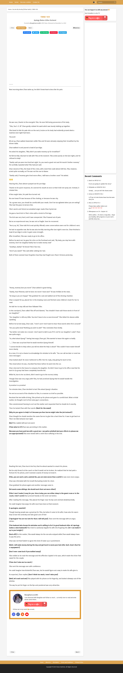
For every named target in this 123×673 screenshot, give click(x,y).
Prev (12, 28)
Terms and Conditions (67, 662)
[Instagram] (13, 614)
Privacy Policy (79, 662)
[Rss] (22, 614)
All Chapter (22, 28)
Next (30, 28)
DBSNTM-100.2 (101, 187)
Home (41, 662)
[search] (115, 2)
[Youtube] (27, 614)
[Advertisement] (45, 57)
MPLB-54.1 (98, 180)
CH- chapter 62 (102, 211)
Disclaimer (56, 662)
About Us (48, 662)
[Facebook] (18, 614)
